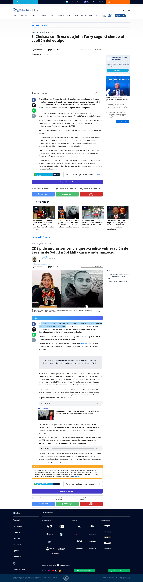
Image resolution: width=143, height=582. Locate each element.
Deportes (52, 16)
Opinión (69, 16)
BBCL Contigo (89, 16)
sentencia (84, 344)
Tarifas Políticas (18, 570)
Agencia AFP (38, 45)
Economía (44, 16)
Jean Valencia (45, 264)
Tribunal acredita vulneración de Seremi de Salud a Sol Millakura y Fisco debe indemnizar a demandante (77, 412)
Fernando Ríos (43, 257)
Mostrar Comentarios (67, 182)
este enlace (76, 476)
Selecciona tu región (23, 2)
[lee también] (46, 415)
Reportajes (17, 557)
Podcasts (16, 16)
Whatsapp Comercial (86, 570)
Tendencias (61, 16)
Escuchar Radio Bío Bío (118, 2)
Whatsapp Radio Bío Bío (120, 571)
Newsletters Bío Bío (75, 2)
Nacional (24, 16)
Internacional (34, 16)
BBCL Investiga (78, 16)
